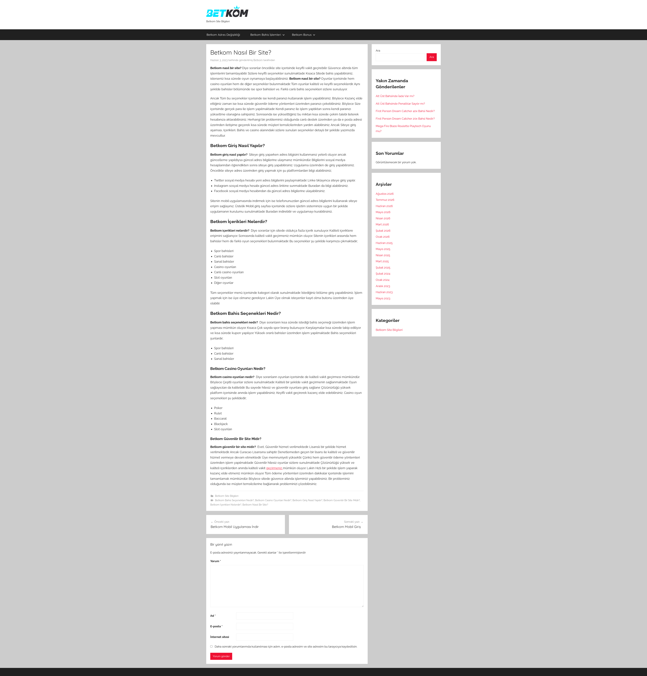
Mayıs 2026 (383, 212)
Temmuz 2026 (385, 199)
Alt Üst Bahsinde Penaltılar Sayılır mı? (400, 103)
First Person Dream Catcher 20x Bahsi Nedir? (405, 118)
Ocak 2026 (383, 236)
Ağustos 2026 (385, 193)
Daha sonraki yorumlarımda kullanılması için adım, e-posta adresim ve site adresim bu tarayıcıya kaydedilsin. (286, 646)
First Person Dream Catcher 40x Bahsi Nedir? (405, 111)
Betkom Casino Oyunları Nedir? (273, 500)
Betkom (258, 60)
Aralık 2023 (383, 286)
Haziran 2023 (384, 292)
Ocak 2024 (382, 279)
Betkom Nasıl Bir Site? (255, 504)
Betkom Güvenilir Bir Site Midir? (342, 500)
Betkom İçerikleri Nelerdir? (225, 504)
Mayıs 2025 (383, 249)
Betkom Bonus (302, 34)
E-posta (216, 626)
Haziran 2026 (384, 206)
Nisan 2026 (383, 218)
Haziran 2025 (384, 243)
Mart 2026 (382, 224)
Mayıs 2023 (383, 298)
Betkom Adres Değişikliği (224, 34)
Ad (213, 615)
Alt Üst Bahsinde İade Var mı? (395, 96)
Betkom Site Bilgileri (226, 495)
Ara (378, 50)
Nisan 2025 (383, 255)
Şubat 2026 (383, 230)
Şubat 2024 (383, 273)
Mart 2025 (382, 261)
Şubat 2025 (383, 267)
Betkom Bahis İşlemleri (265, 34)
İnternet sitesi (219, 637)
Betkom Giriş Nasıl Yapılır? (307, 500)
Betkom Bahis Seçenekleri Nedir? (234, 500)
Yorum (215, 561)
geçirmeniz (274, 468)
